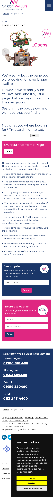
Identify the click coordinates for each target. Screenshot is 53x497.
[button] (26, 47)
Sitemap (5, 469)
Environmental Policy (10, 478)
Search (34, 135)
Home (9, 151)
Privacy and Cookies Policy (15, 420)
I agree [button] (32, 478)
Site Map (29, 417)
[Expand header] (49, 5)
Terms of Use (41, 417)
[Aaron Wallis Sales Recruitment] (14, 5)
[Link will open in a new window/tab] (4, 437)
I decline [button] (31, 483)
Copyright (7, 417)
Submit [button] (26, 290)
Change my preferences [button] (32, 488)
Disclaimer (18, 417)
